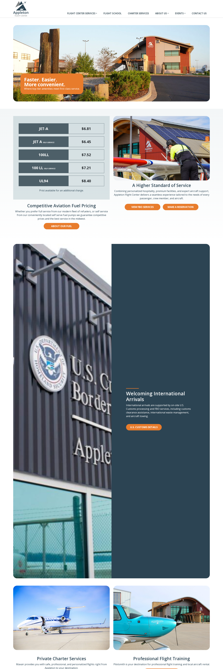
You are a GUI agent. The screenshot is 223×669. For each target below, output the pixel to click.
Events (179, 13)
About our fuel (61, 226)
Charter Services (138, 13)
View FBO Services (142, 207)
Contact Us (199, 13)
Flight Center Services (81, 13)
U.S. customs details (144, 427)
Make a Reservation (181, 207)
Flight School (112, 13)
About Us (161, 13)
